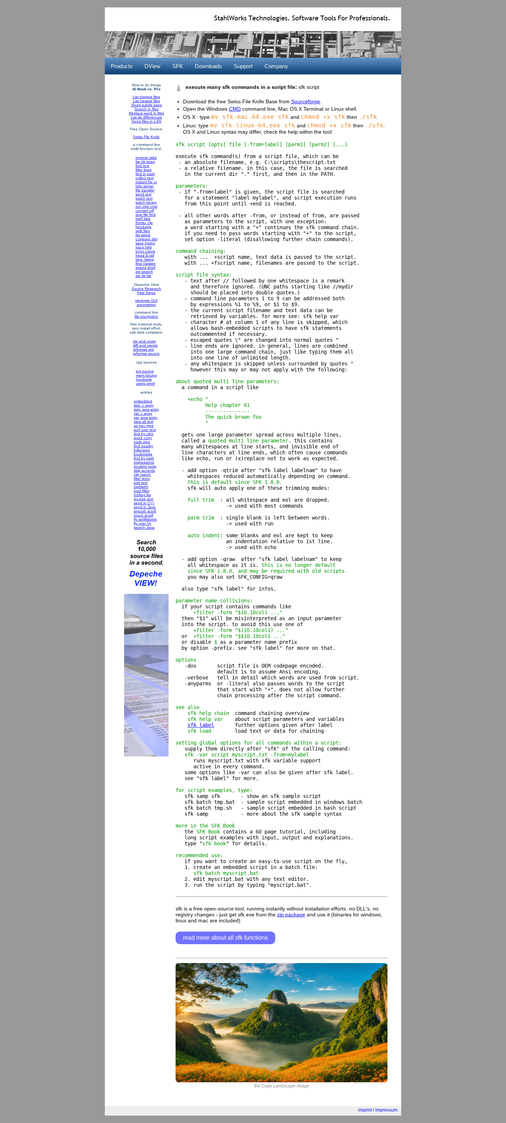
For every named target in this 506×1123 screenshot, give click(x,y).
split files (143, 231)
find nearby (143, 446)
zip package (291, 915)
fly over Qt (142, 523)
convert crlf (145, 210)
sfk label (200, 725)
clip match (142, 474)
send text (144, 194)
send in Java (145, 507)
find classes (146, 263)
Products (122, 66)
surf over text (145, 430)
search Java (144, 527)
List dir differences (146, 117)
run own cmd (146, 206)
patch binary (146, 202)
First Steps (146, 293)
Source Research (146, 289)
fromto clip (144, 223)
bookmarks (143, 454)
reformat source (146, 353)
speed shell (145, 267)
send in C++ (144, 503)
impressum (386, 1110)
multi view (142, 442)
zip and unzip (144, 341)
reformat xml (143, 349)
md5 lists (143, 219)
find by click (143, 434)
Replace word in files (146, 113)
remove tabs (146, 158)
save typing (145, 243)
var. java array (145, 417)
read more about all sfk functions (225, 938)
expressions (144, 462)
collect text (145, 178)
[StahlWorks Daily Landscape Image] (281, 1080)
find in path (145, 174)
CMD (235, 109)
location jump (145, 466)
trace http (144, 247)
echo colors (145, 251)
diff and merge (145, 345)
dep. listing (145, 259)
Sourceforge (305, 101)
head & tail (145, 255)
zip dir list (143, 276)
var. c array (143, 413)
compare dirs (146, 239)
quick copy (143, 438)
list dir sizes (145, 162)
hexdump (144, 227)
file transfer (145, 190)
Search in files (146, 109)
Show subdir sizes (146, 105)
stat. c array (144, 405)
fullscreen (142, 450)
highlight (141, 487)
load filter (141, 491)
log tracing (145, 371)
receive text (143, 499)
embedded (143, 401)
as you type (144, 426)
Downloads (208, 66)
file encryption (146, 316)
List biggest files (146, 97)
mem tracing (146, 375)
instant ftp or (146, 182)
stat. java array (146, 409)
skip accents (144, 470)
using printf (145, 383)
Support (243, 66)
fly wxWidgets (145, 519)
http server (145, 186)
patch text (144, 198)
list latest (143, 235)
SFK (177, 66)
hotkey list (142, 495)
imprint (365, 1110)
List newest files (146, 101)
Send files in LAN (146, 121)
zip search (144, 272)
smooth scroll (145, 511)
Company (276, 66)
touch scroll (143, 515)
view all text (143, 422)
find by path (144, 458)
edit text (140, 483)
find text (142, 166)
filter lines (144, 170)
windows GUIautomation (146, 302)
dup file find (146, 215)
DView (152, 66)
